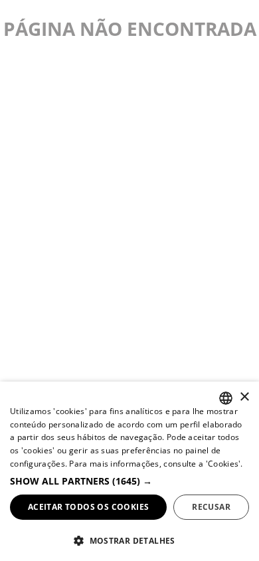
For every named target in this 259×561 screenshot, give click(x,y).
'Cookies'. (224, 463)
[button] (129, 481)
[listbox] (225, 398)
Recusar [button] (211, 506)
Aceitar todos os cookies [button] (88, 506)
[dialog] (129, 471)
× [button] (244, 397)
